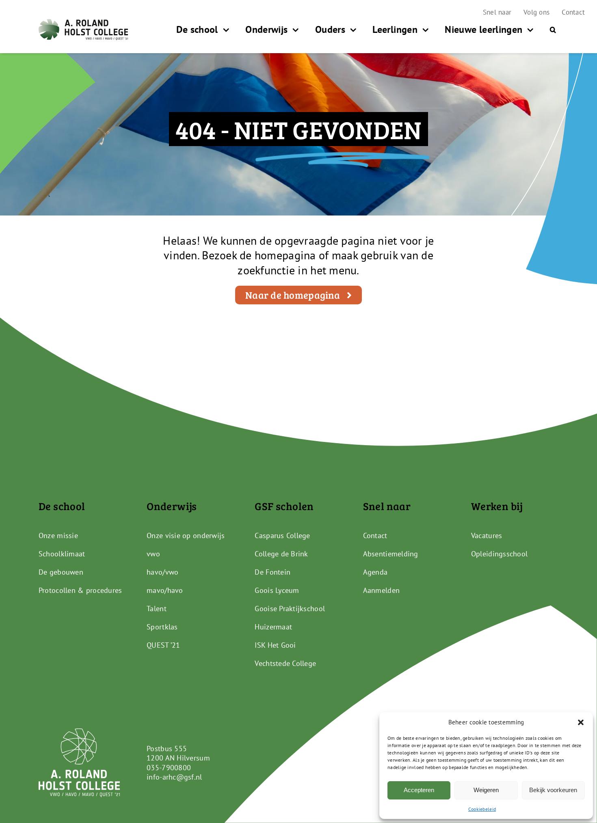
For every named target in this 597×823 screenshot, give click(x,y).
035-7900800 (169, 767)
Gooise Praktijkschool (290, 608)
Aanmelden (381, 590)
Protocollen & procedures (80, 590)
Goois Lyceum (277, 590)
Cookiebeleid (482, 809)
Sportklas (162, 626)
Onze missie (58, 535)
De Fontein (272, 572)
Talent (157, 608)
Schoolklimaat (62, 553)
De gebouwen (61, 572)
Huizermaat (273, 626)
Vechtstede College (285, 663)
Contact (375, 535)
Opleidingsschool (499, 553)
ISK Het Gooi (275, 645)
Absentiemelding (390, 553)
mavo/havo (165, 590)
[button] (581, 722)
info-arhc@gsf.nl (174, 777)
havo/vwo (162, 572)
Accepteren (419, 789)
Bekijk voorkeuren (553, 789)
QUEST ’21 (163, 645)
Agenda (375, 572)
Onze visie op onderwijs (186, 535)
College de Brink (281, 553)
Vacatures (486, 535)
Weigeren (486, 789)
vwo (153, 553)
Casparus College (282, 535)
